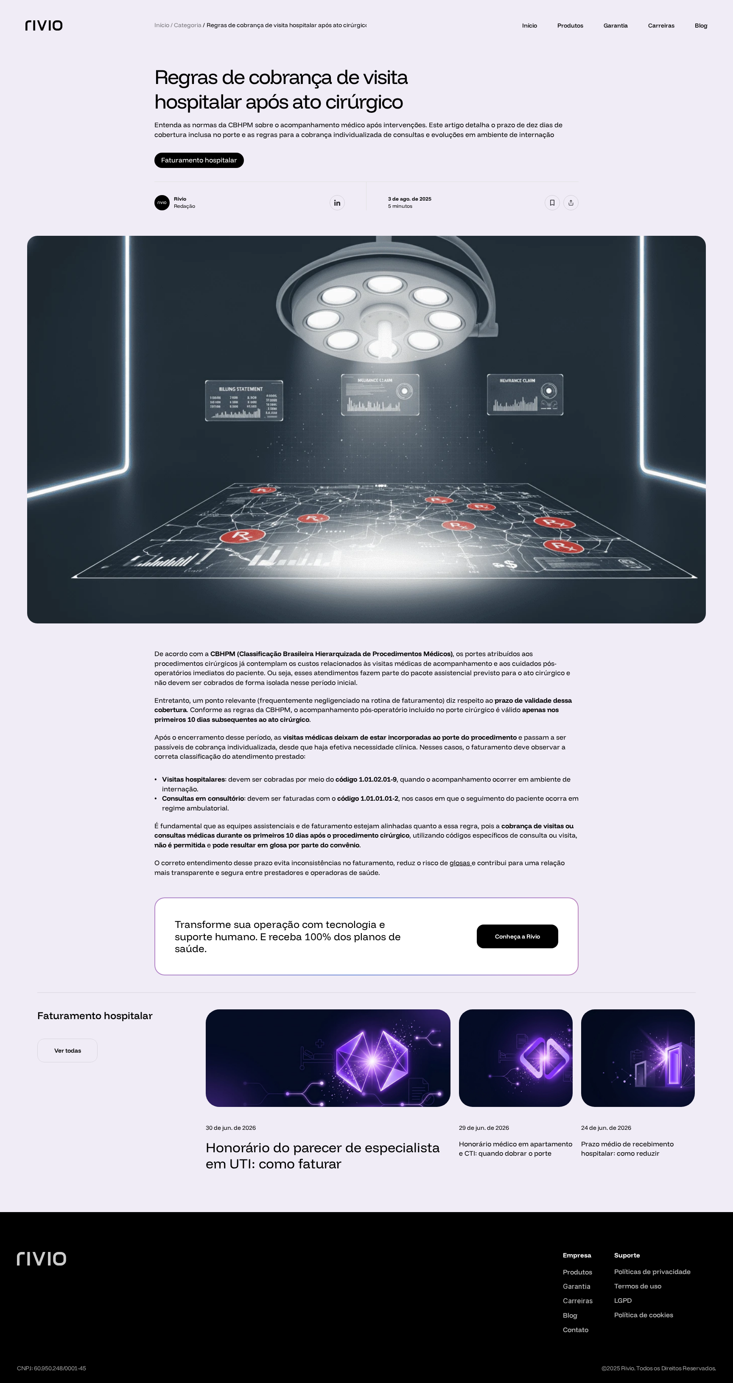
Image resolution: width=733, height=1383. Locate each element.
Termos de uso (637, 1286)
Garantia (616, 25)
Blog (701, 25)
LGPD (623, 1300)
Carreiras (661, 25)
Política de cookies (643, 1314)
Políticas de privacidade (652, 1271)
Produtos (570, 25)
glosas (461, 862)
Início (529, 25)
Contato (575, 1329)
